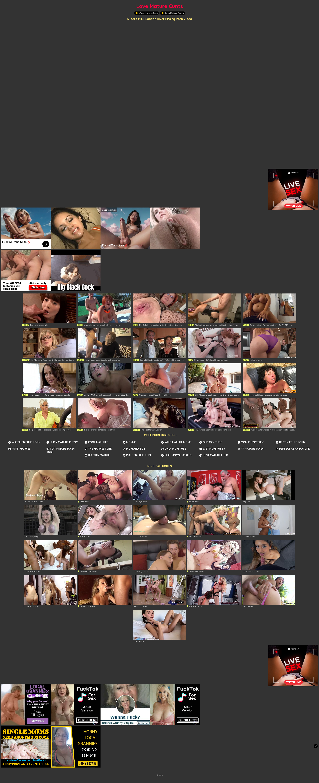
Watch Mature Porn (148, 13)
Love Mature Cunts (159, 6)
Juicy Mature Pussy (174, 13)
